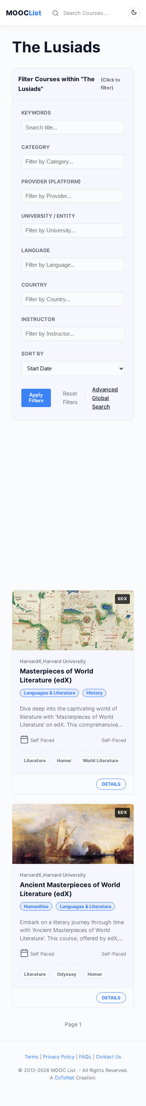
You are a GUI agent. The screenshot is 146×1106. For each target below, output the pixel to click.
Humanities (36, 906)
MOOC (23, 12)
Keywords (36, 113)
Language (35, 250)
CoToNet (64, 1078)
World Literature (100, 760)
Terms (32, 1057)
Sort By (32, 354)
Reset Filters (70, 397)
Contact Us (108, 1057)
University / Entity (48, 216)
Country (34, 285)
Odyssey (66, 974)
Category (35, 147)
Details (111, 784)
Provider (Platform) (51, 181)
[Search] (55, 13)
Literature (35, 760)
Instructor (38, 319)
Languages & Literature (49, 693)
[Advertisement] (73, 505)
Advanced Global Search (105, 398)
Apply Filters (36, 397)
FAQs (85, 1057)
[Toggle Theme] (134, 13)
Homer (64, 760)
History (94, 693)
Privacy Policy (58, 1057)
